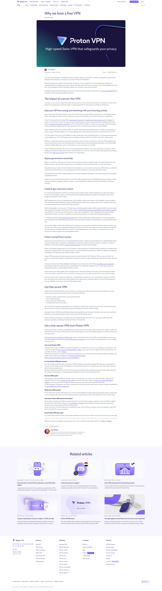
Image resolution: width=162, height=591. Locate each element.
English (145, 581)
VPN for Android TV (64, 570)
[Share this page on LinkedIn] (114, 72)
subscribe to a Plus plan (78, 403)
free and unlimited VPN (108, 91)
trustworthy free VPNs (67, 380)
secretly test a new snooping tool (95, 120)
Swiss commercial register (77, 355)
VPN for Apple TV (63, 573)
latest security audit (58, 152)
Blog (84, 550)
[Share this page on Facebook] (112, 72)
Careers (85, 553)
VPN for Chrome (63, 561)
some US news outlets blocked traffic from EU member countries (97, 210)
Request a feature (58, 581)
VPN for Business (40, 558)
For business (87, 5)
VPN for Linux (62, 558)
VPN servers (39, 547)
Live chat (108, 561)
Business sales (110, 547)
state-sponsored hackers (73, 245)
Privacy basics (33, 5)
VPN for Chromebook (64, 567)
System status (16, 581)
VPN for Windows (63, 547)
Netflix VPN (39, 553)
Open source (86, 558)
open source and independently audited (69, 350)
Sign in (142, 1)
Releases (70, 5)
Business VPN (64, 1)
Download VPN (63, 544)
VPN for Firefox (63, 564)
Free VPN (38, 544)
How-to (27, 5)
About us (85, 544)
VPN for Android (63, 553)
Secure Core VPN (40, 555)
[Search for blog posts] (144, 5)
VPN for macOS (63, 550)
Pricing (42, 1)
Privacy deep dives (43, 5)
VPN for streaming (40, 550)
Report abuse (25, 581)
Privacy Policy (15, 586)
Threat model (86, 555)
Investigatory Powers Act (76, 120)
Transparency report (32, 586)
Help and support (110, 544)
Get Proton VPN (134, 1)
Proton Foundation (87, 547)
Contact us (109, 555)
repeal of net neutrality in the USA (59, 124)
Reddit (110, 421)
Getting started (40, 561)
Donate (108, 558)
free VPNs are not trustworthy (105, 264)
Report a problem (34, 581)
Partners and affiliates (112, 550)
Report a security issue (47, 581)
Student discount (110, 564)
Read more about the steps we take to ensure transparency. (62, 357)
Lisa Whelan (51, 69)
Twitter (103, 421)
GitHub (64, 352)
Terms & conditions (23, 586)
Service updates (78, 5)
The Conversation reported (66, 217)
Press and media (110, 553)
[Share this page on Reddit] (110, 72)
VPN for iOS (62, 555)
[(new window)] (13, 544)
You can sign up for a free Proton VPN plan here (59, 337)
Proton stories (63, 5)
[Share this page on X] (108, 72)
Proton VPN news (54, 5)
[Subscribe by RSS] (141, 5)
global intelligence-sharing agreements (57, 386)
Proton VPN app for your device (74, 339)
